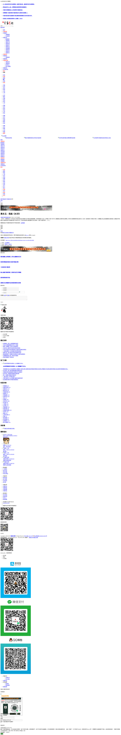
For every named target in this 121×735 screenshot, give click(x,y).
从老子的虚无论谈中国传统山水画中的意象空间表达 (14, 349)
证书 (4, 195)
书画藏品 (3, 161)
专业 (4, 118)
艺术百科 (5, 480)
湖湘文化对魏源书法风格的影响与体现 (11, 282)
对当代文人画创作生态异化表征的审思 (11, 348)
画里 (4, 171)
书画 (4, 85)
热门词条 (5, 479)
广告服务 (5, 469)
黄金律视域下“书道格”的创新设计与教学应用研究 (14, 354)
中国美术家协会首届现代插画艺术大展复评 (12, 372)
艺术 (4, 86)
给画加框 (5, 686)
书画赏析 (8, 40)
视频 (4, 181)
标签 (4, 75)
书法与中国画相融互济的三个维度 (10, 345)
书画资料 (5, 55)
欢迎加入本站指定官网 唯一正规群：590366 (12, 18)
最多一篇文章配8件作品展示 (7, 721)
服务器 (7, 683)
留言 (4, 70)
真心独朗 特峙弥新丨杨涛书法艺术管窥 (11, 272)
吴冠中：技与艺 (8, 244)
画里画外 (8, 39)
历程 (4, 81)
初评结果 (6, 419)
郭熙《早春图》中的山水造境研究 (10, 346)
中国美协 (6, 385)
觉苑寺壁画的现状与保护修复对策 (9, 262)
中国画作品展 (7, 410)
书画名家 (8, 63)
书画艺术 (8, 46)
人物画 (5, 404)
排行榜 (4, 482)
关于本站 (5, 494)
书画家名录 (5, 60)
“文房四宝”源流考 (5, 267)
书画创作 (8, 51)
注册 (4, 27)
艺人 (4, 186)
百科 (4, 88)
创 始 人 (5, 497)
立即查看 (23, 222)
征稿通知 (6, 420)
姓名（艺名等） (4, 715)
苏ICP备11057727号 (28, 536)
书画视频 (8, 57)
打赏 (2, 225)
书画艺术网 (3, 217)
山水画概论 (7, 242)
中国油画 (6, 395)
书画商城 (5, 58)
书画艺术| (31, 537)
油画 (5, 413)
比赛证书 (8, 677)
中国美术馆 (6, 391)
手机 (2, 716)
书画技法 (5, 67)
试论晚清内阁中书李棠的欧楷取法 (10, 379)
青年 (4, 96)
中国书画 (6, 408)
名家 (4, 184)
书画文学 (8, 45)
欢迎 (4, 101)
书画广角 (8, 42)
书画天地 (8, 43)
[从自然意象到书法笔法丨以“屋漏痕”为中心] (13, 363)
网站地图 (5, 499)
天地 (4, 177)
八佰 (4, 92)
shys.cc (27, 235)
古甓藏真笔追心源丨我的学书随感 (10, 355)
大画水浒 (8, 232)
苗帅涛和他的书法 (5, 277)
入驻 (4, 91)
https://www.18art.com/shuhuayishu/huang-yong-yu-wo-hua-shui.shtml (20, 240)
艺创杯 (5, 411)
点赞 (2, 228)
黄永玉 (4, 232)
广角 (4, 174)
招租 (4, 128)
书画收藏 (8, 48)
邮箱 (2, 718)
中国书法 (6, 396)
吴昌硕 (5, 393)
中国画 (5, 399)
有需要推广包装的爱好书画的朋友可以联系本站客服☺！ (15, 12)
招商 (4, 89)
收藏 (4, 178)
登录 (2, 27)
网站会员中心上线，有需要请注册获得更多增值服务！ (15, 7)
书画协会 (5, 31)
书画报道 (8, 34)
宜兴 (4, 187)
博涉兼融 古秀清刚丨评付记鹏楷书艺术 (11, 256)
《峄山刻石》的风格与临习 (9, 376)
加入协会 (8, 679)
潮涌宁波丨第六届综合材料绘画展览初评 (12, 352)
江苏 (4, 95)
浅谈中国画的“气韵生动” (8, 357)
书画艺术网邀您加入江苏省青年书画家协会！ (13, 9)
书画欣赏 (5, 487)
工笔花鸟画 (6, 414)
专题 (4, 76)
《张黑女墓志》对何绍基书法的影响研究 (12, 351)
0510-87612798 (6, 503)
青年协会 (5, 477)
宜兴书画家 (8, 66)
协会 (4, 99)
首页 (4, 29)
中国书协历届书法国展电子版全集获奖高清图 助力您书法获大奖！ (18, 15)
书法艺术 (6, 401)
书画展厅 (5, 33)
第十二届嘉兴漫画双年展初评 (9, 375)
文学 (4, 180)
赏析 (4, 172)
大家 (4, 183)
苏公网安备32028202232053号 (40, 536)
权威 (4, 120)
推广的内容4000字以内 (6, 720)
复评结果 (6, 417)
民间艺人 (8, 64)
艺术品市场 (5, 69)
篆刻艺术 (6, 390)
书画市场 (8, 49)
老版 (4, 82)
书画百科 (5, 54)
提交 (2, 733)
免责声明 (5, 496)
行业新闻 (8, 36)
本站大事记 (5, 473)
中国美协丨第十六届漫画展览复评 (10, 343)
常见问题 (5, 472)
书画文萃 (5, 37)
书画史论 (8, 52)
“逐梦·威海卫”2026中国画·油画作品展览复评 (13, 378)
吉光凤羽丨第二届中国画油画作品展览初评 (12, 370)
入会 (4, 102)
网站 (4, 121)
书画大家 (8, 61)
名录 (4, 169)
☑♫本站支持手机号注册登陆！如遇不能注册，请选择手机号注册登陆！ (19, 4)
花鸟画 (5, 402)
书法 (5, 398)
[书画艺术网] (16, 24)
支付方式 (5, 470)
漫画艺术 (12, 232)
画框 (4, 78)
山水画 (5, 405)
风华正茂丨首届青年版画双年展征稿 (11, 373)
